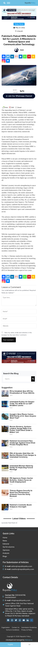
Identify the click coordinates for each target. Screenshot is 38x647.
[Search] (33, 379)
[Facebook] (4, 56)
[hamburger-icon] (8, 3)
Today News (19, 24)
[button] (4, 3)
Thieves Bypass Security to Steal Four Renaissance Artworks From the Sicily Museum (21, 493)
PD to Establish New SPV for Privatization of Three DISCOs (22, 392)
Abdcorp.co (28, 640)
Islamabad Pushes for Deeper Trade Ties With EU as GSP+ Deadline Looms (22, 403)
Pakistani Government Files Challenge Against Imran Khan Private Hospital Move (22, 443)
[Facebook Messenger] (8, 61)
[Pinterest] (29, 56)
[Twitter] (8, 56)
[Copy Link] (33, 56)
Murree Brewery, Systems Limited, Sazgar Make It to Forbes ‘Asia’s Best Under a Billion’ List (21, 429)
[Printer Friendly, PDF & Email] (12, 107)
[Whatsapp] (25, 56)
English (10, 644)
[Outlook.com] (20, 56)
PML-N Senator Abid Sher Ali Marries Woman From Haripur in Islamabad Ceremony (23, 455)
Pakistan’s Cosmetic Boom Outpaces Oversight (21, 506)
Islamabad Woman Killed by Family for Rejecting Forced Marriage (21, 468)
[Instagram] (4, 61)
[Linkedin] (12, 56)
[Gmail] (16, 56)
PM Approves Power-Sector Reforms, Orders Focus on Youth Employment (21, 480)
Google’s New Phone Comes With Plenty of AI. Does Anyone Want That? (23, 416)
